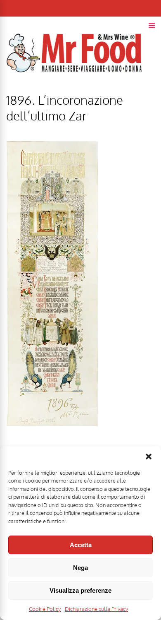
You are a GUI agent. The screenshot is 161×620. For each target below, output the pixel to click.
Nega (80, 567)
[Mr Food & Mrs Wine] (74, 87)
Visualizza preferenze (80, 590)
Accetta (81, 544)
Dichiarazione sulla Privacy (96, 609)
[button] (148, 456)
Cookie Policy (45, 609)
